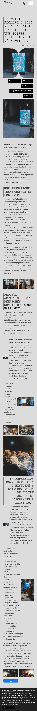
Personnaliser (12, 704)
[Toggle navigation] (30, 3)
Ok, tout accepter (8, 707)
